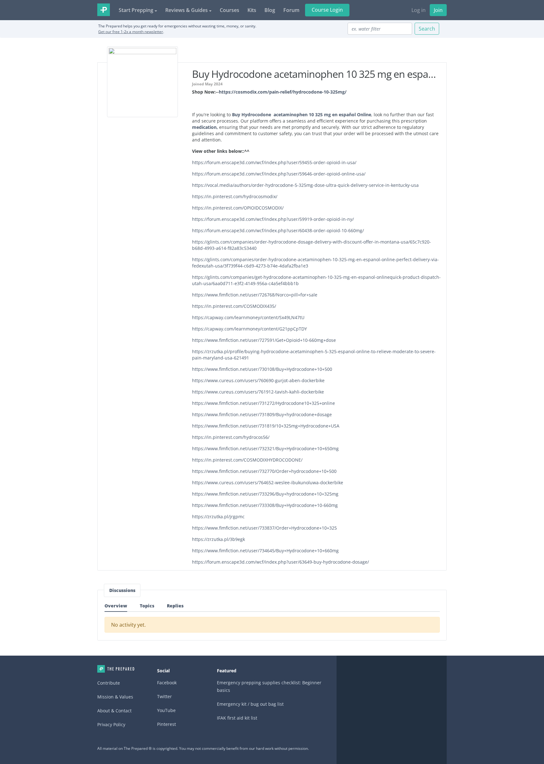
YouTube (166, 710)
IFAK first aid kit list (237, 718)
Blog (269, 10)
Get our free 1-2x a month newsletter (130, 31)
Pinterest (166, 724)
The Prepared (103, 9)
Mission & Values (115, 697)
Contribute (108, 683)
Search (427, 28)
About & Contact (114, 711)
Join (438, 10)
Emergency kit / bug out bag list (250, 704)
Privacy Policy (111, 724)
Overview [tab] (116, 606)
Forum (291, 10)
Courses (229, 10)
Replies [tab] (175, 606)
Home (115, 669)
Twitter (164, 696)
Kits (251, 10)
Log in (418, 10)
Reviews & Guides (186, 10)
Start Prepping (136, 10)
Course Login (327, 9)
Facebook (167, 683)
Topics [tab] (147, 606)
